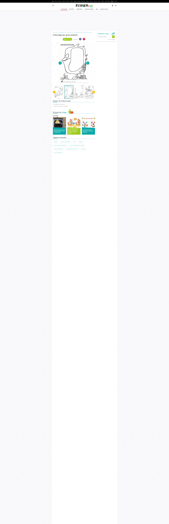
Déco (72, 1)
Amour (78, 1)
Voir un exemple (111, 39)
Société (95, 1)
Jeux (97, 9)
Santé (91, 1)
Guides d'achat (104, 9)
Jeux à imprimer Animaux (86, 32)
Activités (71, 9)
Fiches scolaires (89, 9)
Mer (74, 141)
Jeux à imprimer (58, 152)
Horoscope (107, 1)
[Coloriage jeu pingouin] (58, 92)
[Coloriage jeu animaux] (89, 92)
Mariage (83, 1)
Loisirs (102, 1)
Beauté (59, 1)
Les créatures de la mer (72, 149)
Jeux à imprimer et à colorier (77, 145)
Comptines (79, 9)
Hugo (112, 1)
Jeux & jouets (68, 32)
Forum (115, 1)
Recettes (68, 1)
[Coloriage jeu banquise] (79, 92)
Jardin (75, 1)
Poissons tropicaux (58, 149)
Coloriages (64, 9)
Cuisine (63, 1)
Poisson (81, 141)
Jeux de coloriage (76, 32)
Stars (99, 1)
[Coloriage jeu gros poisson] (68, 92)
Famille (87, 1)
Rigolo (55, 141)
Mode (56, 1)
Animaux (84, 149)
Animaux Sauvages (65, 141)
